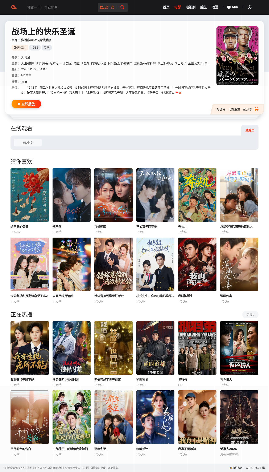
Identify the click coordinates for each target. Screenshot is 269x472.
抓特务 (182, 379)
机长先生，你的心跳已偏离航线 (155, 296)
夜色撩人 (226, 379)
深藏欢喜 (226, 296)
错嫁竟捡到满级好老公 (109, 296)
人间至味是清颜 (63, 296)
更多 (249, 314)
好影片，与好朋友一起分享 (234, 109)
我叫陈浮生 (185, 296)
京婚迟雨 (100, 226)
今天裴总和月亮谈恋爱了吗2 (29, 296)
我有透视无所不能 (22, 379)
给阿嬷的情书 (19, 226)
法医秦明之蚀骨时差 (66, 379)
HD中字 (28, 142)
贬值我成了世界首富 (107, 379)
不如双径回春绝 (146, 226)
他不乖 (57, 226)
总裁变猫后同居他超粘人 (236, 226)
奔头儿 (182, 226)
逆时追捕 (142, 379)
